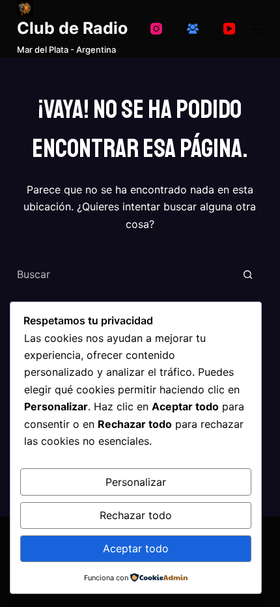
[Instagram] (156, 29)
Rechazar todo (136, 515)
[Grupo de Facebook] (193, 29)
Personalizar (135, 481)
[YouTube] (229, 29)
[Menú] (257, 29)
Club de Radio (72, 28)
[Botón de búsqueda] (247, 274)
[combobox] (124, 274)
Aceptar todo (136, 548)
